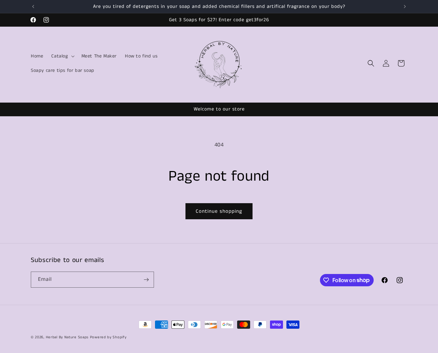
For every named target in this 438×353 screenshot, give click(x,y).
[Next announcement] (404, 6)
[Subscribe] (146, 280)
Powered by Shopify (108, 337)
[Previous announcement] (33, 6)
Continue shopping (219, 211)
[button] (62, 56)
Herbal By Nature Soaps (68, 337)
